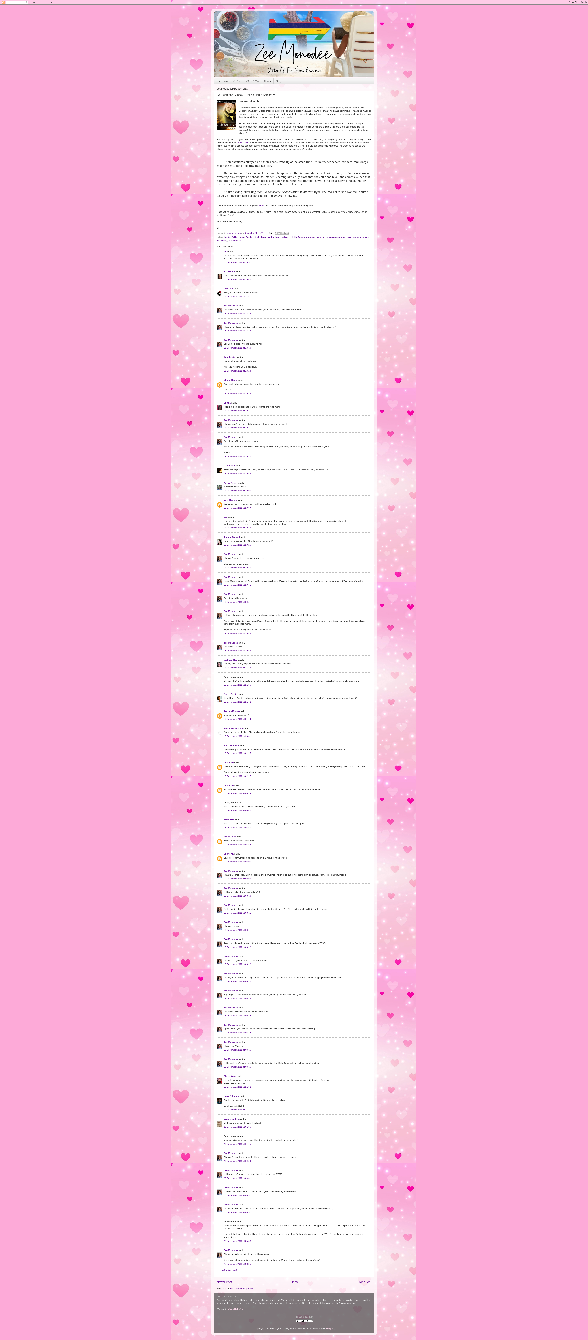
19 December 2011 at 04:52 (237, 845)
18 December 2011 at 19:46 (237, 428)
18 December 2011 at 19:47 (237, 456)
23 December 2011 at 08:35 (237, 1264)
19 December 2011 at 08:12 (237, 947)
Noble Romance (299, 237)
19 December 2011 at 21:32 (237, 1087)
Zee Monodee (231, 306)
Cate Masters (230, 500)
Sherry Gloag (230, 1076)
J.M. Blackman (231, 745)
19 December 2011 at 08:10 (237, 896)
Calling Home (238, 237)
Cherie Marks (230, 380)
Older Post (364, 1282)
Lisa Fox (228, 289)
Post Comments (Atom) (241, 1288)
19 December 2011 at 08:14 (237, 1015)
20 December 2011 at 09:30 (237, 1161)
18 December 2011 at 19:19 (237, 394)
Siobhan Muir (231, 660)
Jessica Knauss (232, 711)
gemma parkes (231, 1119)
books (227, 237)
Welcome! (222, 81)
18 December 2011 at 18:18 (237, 314)
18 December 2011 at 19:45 (237, 411)
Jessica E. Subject (233, 728)
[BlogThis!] (279, 233)
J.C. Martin (229, 271)
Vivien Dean (230, 837)
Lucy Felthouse (232, 1096)
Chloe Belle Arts (235, 1309)
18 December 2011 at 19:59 (237, 473)
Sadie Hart (229, 820)
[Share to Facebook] (284, 233)
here (261, 205)
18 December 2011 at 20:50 (237, 568)
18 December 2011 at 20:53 (237, 633)
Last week (243, 143)
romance (320, 237)
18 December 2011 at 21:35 (237, 685)
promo (311, 237)
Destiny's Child (253, 237)
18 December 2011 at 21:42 (237, 702)
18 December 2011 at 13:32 (237, 262)
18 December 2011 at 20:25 (237, 545)
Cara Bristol (230, 357)
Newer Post (224, 1282)
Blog (278, 81)
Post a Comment (229, 1270)
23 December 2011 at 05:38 (237, 1241)
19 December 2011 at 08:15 (237, 1050)
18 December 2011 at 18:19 (237, 348)
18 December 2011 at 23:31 (237, 736)
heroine (270, 237)
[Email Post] (270, 233)
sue (226, 517)
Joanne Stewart (232, 537)
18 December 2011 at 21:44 (237, 719)
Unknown (229, 762)
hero (263, 237)
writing (224, 240)
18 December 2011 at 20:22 (237, 528)
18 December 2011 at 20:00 (237, 491)
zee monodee (235, 240)
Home (295, 1282)
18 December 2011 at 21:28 (237, 668)
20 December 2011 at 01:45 (237, 1144)
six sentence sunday (335, 237)
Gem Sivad (229, 466)
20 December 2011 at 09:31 (237, 1178)
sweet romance (353, 237)
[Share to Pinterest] (287, 233)
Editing (237, 81)
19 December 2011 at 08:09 (237, 879)
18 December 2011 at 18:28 (237, 371)
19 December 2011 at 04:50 (237, 827)
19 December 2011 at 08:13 (237, 981)
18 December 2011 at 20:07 (237, 508)
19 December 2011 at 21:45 (237, 1110)
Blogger (329, 1328)
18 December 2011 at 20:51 (237, 585)
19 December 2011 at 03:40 (237, 810)
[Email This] (276, 233)
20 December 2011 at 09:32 (237, 1212)
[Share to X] (281, 233)
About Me (252, 81)
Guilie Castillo (231, 694)
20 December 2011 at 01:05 (237, 1127)
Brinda (227, 403)
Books (267, 81)
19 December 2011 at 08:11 (237, 913)
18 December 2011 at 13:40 (237, 279)
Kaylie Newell (231, 483)
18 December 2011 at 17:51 (237, 296)
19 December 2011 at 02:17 (237, 776)
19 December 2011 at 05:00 (237, 862)
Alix (226, 252)
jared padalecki (282, 237)
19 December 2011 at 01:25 (237, 753)
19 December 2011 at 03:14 (237, 793)
